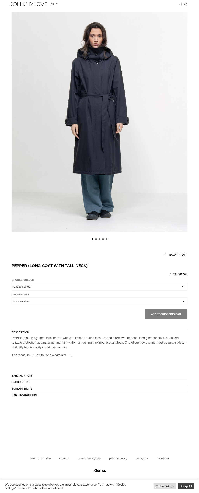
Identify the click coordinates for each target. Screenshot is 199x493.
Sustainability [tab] (22, 388)
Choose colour (23, 280)
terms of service (40, 458)
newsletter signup (89, 458)
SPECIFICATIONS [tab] (22, 375)
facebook (163, 458)
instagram (142, 458)
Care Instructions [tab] (25, 395)
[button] (54, 4)
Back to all (178, 254)
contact (64, 458)
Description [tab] (20, 332)
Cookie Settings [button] (165, 486)
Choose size (20, 294)
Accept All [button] (186, 486)
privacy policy (118, 458)
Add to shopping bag (166, 314)
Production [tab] (20, 382)
